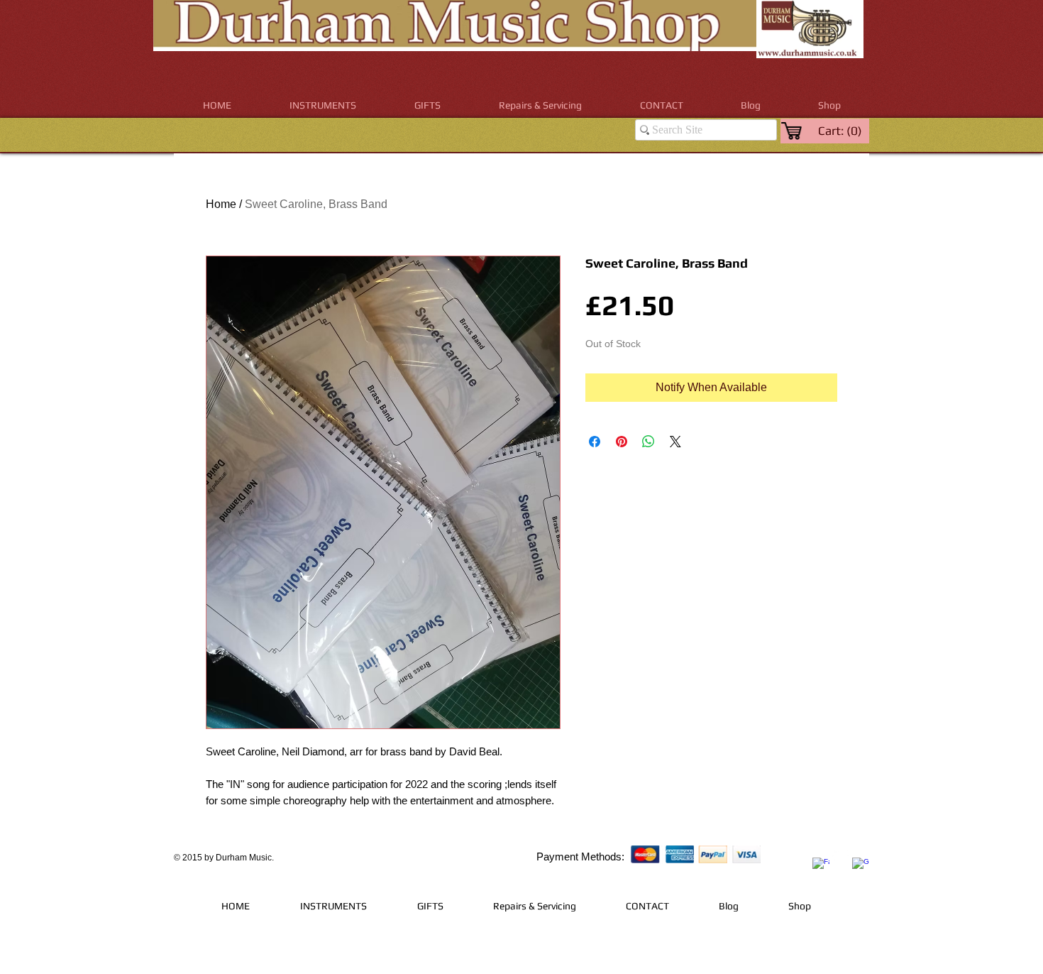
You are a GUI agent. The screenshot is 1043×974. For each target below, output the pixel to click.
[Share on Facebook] (594, 441)
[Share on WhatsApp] (648, 441)
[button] (322, 105)
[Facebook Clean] (820, 866)
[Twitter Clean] (840, 855)
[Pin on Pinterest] (621, 441)
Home (221, 204)
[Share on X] (675, 441)
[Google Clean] (860, 866)
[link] (841, 131)
